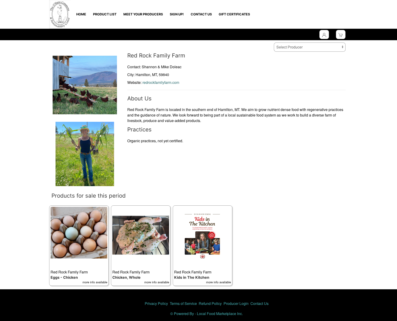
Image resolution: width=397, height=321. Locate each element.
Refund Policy (210, 303)
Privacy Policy (156, 303)
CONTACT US (201, 14)
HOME (81, 14)
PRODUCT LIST (104, 14)
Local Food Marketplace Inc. (220, 313)
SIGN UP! (177, 14)
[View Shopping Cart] (341, 34)
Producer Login (236, 303)
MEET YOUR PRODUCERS (143, 14)
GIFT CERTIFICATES (234, 14)
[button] (79, 245)
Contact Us (259, 303)
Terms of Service (183, 303)
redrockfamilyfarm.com (160, 82)
